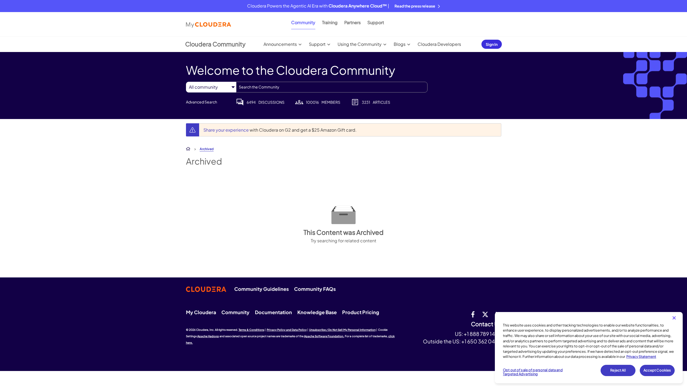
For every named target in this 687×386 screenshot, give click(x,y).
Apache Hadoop (208, 336)
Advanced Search (201, 101)
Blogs (399, 44)
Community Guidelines (261, 289)
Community (303, 22)
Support (375, 22)
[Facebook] (473, 314)
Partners (352, 22)
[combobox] (331, 87)
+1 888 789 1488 (482, 334)
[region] (589, 347)
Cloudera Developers (439, 44)
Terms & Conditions (251, 329)
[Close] (674, 318)
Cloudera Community (215, 44)
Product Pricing (360, 312)
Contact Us (486, 324)
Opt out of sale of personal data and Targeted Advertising (533, 372)
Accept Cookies (657, 370)
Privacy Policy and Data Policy (287, 329)
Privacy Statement (641, 356)
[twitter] (485, 314)
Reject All (618, 370)
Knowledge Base (317, 312)
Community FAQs (315, 289)
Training (330, 22)
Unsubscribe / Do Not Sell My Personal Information (342, 329)
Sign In (492, 44)
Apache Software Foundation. (324, 336)
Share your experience (226, 130)
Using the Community (360, 44)
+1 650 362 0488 (481, 341)
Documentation (273, 312)
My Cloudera (201, 312)
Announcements (280, 44)
